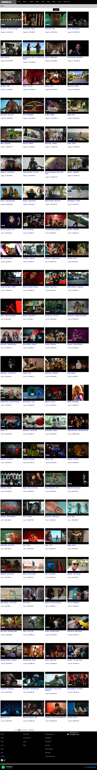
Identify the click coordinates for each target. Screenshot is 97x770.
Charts (59, 1)
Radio (53, 1)
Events (37, 1)
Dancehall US (48, 737)
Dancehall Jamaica (49, 734)
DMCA (24, 745)
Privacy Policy (26, 734)
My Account (67, 1)
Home (19, 1)
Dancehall (47, 745)
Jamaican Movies (49, 749)
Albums (2, 737)
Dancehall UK (48, 741)
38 (29, 730)
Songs (2, 734)
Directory (3, 756)
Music (25, 1)
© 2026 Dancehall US (50, 756)
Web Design (48, 752)
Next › (32, 730)
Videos (31, 1)
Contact (24, 741)
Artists (43, 1)
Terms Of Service (27, 737)
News (48, 1)
